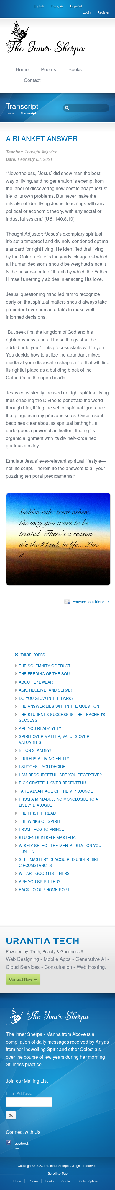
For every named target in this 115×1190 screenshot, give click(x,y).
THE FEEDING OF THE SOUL (45, 673)
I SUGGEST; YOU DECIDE (42, 766)
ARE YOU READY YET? (40, 728)
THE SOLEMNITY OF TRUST (44, 665)
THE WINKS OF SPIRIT (39, 821)
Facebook (20, 1143)
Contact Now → (23, 979)
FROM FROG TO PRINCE (41, 829)
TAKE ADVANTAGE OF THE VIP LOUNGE (56, 791)
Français (57, 6)
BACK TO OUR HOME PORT (44, 889)
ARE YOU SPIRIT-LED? (39, 881)
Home (22, 69)
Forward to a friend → (91, 601)
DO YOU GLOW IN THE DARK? (46, 698)
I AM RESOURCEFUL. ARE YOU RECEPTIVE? (60, 775)
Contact (32, 79)
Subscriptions (89, 1180)
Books (75, 69)
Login (87, 12)
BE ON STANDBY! (35, 750)
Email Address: (19, 1092)
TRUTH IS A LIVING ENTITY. (44, 758)
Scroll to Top (58, 1173)
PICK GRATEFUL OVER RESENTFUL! (52, 783)
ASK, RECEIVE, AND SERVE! (45, 690)
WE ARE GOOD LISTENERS (44, 873)
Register (103, 12)
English (39, 6)
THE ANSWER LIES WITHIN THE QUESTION (59, 706)
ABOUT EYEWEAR (36, 682)
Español (76, 6)
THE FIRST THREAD (37, 813)
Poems (48, 69)
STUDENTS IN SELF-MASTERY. (47, 837)
